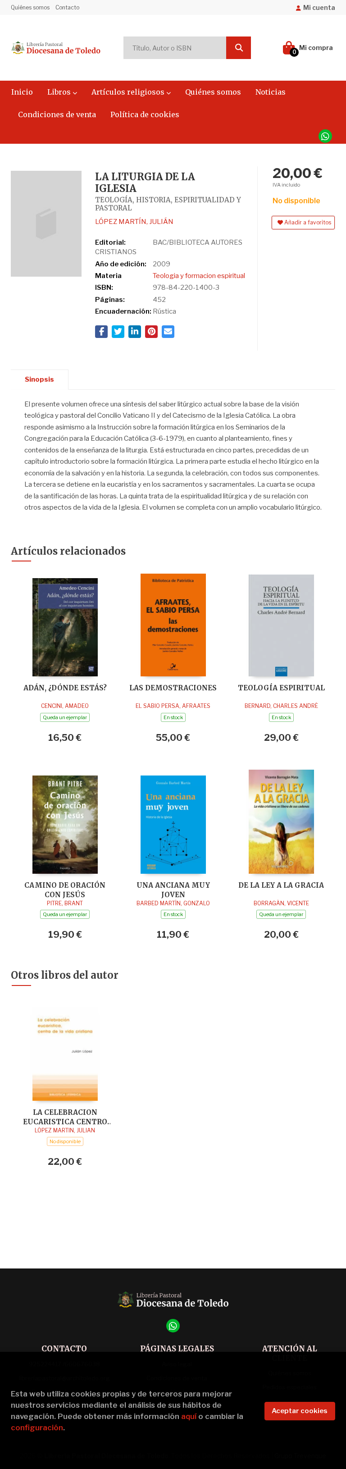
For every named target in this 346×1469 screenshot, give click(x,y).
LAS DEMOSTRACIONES (173, 688)
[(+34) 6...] (325, 136)
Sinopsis (39, 379)
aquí (188, 1416)
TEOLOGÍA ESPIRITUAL (281, 688)
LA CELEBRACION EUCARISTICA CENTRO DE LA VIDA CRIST (65, 1117)
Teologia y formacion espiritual (199, 276)
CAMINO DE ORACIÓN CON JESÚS (64, 890)
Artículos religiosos (128, 91)
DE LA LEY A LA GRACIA (281, 885)
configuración (37, 1427)
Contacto (67, 7)
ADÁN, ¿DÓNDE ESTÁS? (65, 688)
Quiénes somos (30, 7)
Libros (60, 91)
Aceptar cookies (300, 1411)
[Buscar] (238, 47)
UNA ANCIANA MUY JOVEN (173, 890)
